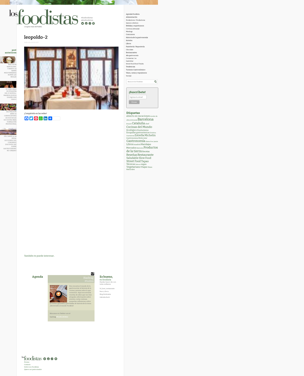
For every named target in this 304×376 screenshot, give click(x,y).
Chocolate (129, 50)
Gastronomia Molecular (136, 138)
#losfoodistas (87, 18)
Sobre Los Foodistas (31, 367)
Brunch (129, 124)
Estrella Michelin (145, 135)
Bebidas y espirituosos (135, 26)
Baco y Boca (104, 291)
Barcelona (146, 119)
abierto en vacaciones (138, 116)
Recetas (146, 151)
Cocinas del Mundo (139, 127)
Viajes (144, 167)
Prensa (26, 362)
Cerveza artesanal (132, 29)
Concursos (130, 34)
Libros (128, 44)
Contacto (27, 364)
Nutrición (139, 148)
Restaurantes (131, 53)
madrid (137, 144)
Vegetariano (133, 166)
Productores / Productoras (135, 20)
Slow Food (145, 158)
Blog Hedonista (105, 294)
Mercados (131, 147)
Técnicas (130, 164)
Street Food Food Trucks (135, 64)
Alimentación (131, 17)
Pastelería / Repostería (135, 47)
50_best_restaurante (107, 288)
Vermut (128, 76)
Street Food (133, 161)
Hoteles (129, 40)
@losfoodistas (87, 20)
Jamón (156, 141)
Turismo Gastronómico (135, 70)
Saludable (132, 158)
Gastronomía (135, 141)
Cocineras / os (131, 58)
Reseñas (131, 154)
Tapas (145, 161)
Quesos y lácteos (132, 23)
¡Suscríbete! (137, 92)
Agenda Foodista (132, 14)
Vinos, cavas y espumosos (136, 73)
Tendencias (130, 67)
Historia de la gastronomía (137, 38)
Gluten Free (149, 141)
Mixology (129, 31)
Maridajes (146, 144)
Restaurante (146, 154)
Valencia (138, 164)
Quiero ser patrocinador (33, 369)
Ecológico (131, 130)
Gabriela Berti (105, 297)
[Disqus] (71, 154)
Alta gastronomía (132, 55)
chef (147, 124)
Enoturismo (143, 130)
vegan (144, 164)
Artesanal (133, 120)
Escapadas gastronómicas (138, 132)
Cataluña (138, 123)
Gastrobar (129, 61)
